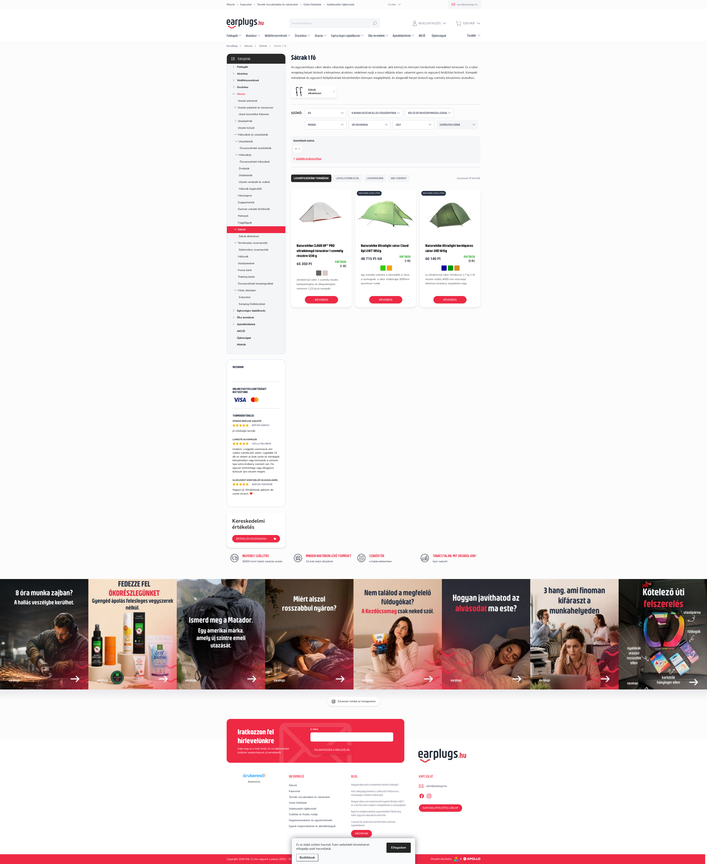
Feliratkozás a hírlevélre (332, 749)
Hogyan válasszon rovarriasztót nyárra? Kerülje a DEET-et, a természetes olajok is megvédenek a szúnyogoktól (378, 803)
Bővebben (321, 299)
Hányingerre (245, 195)
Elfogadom (398, 848)
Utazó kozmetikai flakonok (254, 114)
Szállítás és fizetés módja (303, 814)
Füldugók (242, 67)
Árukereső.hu (254, 782)
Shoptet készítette (441, 859)
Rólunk (231, 4)
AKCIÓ (241, 331)
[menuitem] (234, 35)
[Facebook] (421, 795)
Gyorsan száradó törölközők (254, 209)
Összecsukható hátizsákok (255, 161)
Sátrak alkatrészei (249, 236)
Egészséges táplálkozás (251, 310)
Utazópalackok (246, 263)
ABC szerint (399, 178)
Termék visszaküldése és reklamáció (277, 4)
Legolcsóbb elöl (347, 178)
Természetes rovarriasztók (253, 243)
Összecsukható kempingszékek (255, 283)
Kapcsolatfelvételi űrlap (440, 807)
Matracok (243, 216)
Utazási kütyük (246, 128)
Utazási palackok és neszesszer (255, 107)
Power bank (245, 270)
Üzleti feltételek (312, 4)
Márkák (241, 344)
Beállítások (307, 858)
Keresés (374, 23)
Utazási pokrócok (247, 101)
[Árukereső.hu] (254, 777)
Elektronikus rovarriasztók (253, 249)
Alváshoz (242, 73)
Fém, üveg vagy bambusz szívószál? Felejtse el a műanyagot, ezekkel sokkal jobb (375, 793)
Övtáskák (244, 168)
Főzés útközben (247, 290)
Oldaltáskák (245, 175)
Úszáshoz (242, 87)
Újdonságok (244, 338)
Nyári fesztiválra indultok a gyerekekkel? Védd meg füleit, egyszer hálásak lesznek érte (376, 813)
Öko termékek (245, 317)
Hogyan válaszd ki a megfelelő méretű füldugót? (375, 784)
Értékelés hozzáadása (251, 538)
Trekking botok (246, 277)
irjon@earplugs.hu (436, 786)
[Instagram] (429, 795)
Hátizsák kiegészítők (250, 189)
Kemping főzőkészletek (252, 304)
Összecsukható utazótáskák (255, 148)
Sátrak (242, 229)
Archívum (361, 833)
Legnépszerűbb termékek (311, 178)
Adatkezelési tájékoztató (340, 4)
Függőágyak (245, 222)
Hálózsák (243, 256)
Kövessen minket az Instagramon (357, 701)
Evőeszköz (245, 297)
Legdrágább (375, 178)
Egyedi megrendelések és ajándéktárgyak (312, 826)
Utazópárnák (245, 121)
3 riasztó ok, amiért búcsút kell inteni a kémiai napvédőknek (373, 823)
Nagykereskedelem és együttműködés (310, 820)
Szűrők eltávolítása (308, 158)
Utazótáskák (246, 141)
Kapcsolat (246, 4)
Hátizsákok (245, 155)
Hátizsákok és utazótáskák (253, 134)
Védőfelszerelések (248, 80)
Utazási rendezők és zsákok (254, 182)
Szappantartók (246, 202)
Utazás (241, 94)
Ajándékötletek (246, 324)
